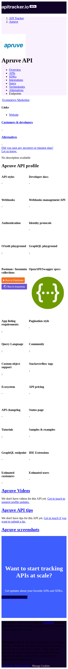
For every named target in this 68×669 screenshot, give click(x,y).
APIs (12, 73)
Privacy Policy (22, 665)
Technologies (17, 86)
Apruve (13, 21)
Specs (12, 83)
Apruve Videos (16, 490)
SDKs (12, 76)
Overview (15, 69)
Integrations (16, 80)
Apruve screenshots (20, 529)
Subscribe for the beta (14, 597)
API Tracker (16, 18)
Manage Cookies (41, 665)
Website (14, 114)
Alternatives (16, 90)
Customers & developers (17, 122)
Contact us (7, 665)
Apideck (48, 622)
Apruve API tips (17, 510)
